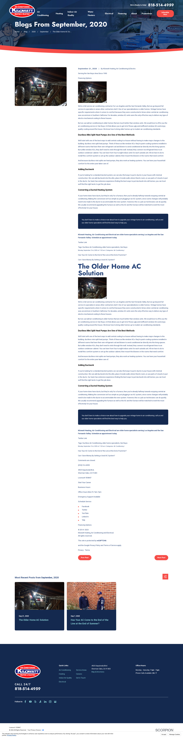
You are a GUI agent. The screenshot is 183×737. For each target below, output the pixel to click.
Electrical (62, 682)
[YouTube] (30, 701)
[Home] (22, 10)
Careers (79, 674)
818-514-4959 (161, 5)
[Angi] (40, 701)
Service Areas (81, 670)
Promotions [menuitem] (147, 13)
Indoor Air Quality (65, 678)
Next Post (161, 557)
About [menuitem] (134, 13)
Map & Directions (98, 672)
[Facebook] (25, 701)
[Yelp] (35, 701)
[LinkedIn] (45, 701)
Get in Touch (81, 678)
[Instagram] (50, 701)
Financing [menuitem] (122, 13)
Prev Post (85, 557)
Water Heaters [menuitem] (91, 13)
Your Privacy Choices (34, 730)
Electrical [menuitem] (109, 13)
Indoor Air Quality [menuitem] (72, 13)
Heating (62, 674)
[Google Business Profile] (55, 701)
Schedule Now (165, 13)
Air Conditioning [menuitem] (43, 13)
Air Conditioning (65, 670)
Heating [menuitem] (59, 13)
